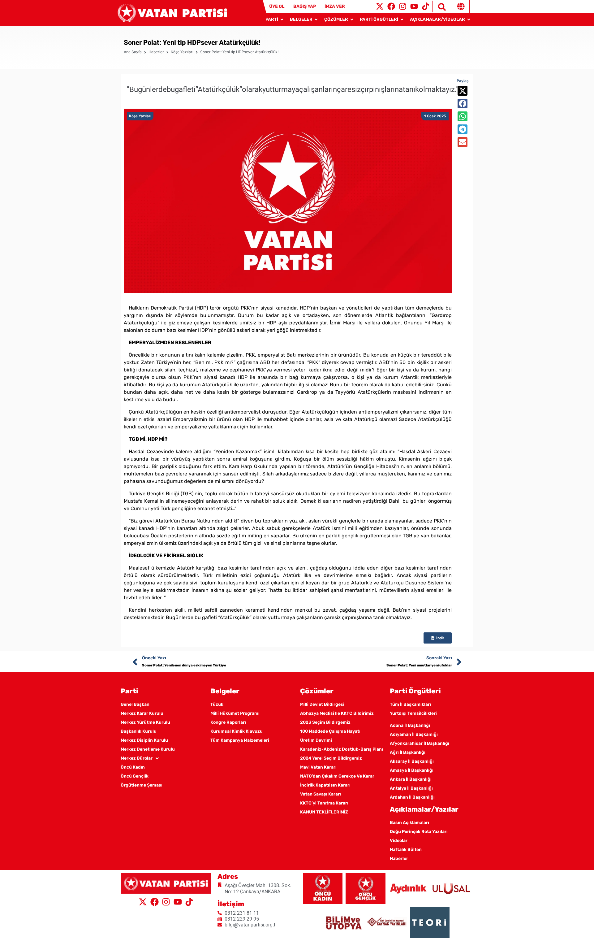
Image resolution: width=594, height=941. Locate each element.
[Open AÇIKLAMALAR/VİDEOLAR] (469, 19)
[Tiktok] (425, 6)
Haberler (156, 52)
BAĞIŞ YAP (304, 6)
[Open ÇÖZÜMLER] (352, 19)
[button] (462, 91)
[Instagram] (403, 6)
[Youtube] (414, 6)
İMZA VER (335, 6)
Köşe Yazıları (182, 52)
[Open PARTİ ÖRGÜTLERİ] (402, 19)
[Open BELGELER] (316, 19)
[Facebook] (391, 6)
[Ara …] (439, 6)
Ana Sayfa (133, 52)
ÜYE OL (276, 6)
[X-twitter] (380, 6)
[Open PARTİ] (282, 19)
